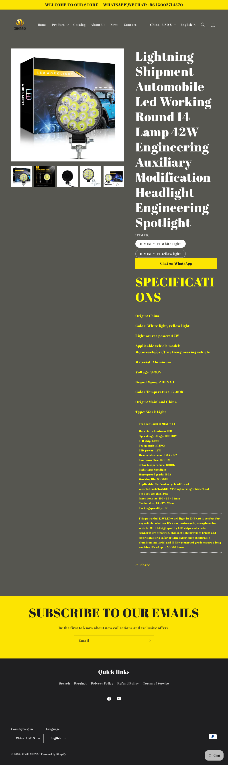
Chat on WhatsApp (176, 263)
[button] (60, 24)
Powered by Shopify (53, 754)
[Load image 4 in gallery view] (90, 176)
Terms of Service (156, 683)
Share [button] (145, 565)
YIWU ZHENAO (31, 754)
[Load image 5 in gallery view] (114, 176)
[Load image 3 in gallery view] (67, 176)
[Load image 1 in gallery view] (21, 176)
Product (80, 683)
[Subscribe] (149, 641)
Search (64, 683)
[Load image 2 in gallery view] (44, 176)
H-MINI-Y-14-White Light (160, 244)
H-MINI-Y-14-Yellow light (160, 254)
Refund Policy (128, 683)
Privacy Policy (102, 683)
